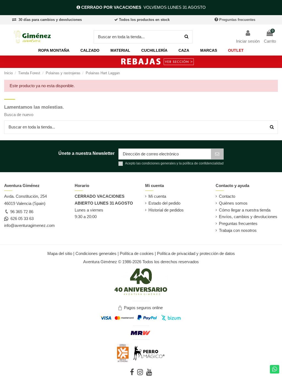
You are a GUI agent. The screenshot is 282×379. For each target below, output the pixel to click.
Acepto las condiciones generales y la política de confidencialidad (174, 163)
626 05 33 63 (21, 218)
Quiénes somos (233, 203)
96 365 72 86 (21, 211)
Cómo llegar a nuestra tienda (244, 210)
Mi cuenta (157, 196)
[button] (54, 50)
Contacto (227, 196)
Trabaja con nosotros (238, 230)
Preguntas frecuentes (237, 20)
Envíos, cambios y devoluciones (248, 216)
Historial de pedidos (166, 210)
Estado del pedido (164, 203)
